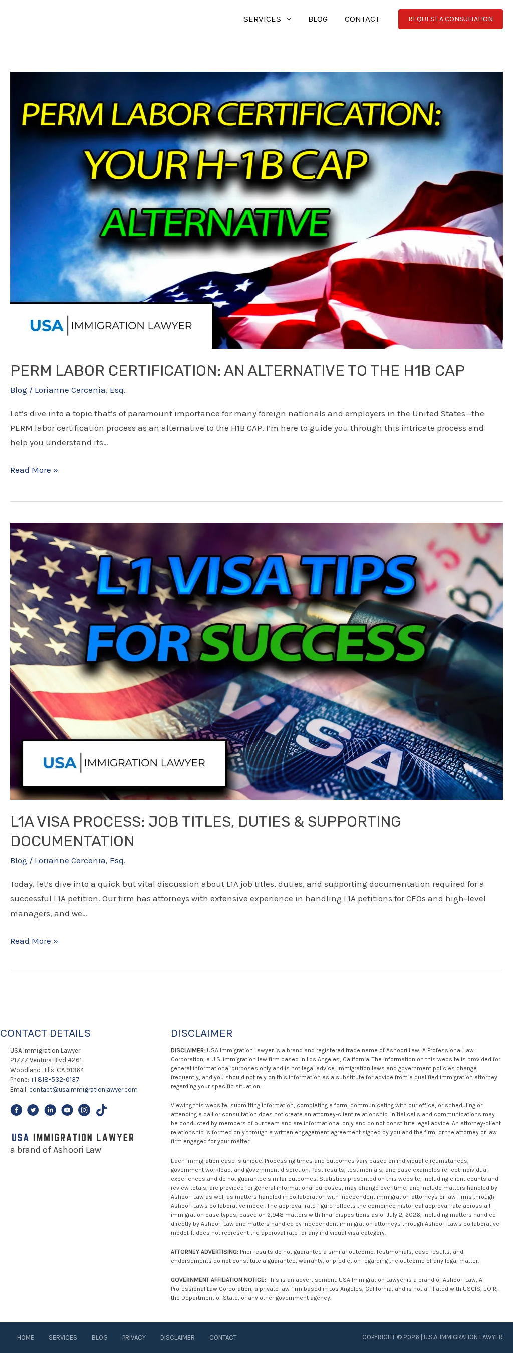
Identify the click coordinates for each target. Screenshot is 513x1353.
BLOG (318, 19)
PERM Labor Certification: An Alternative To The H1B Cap (237, 371)
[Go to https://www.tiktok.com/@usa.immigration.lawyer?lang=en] (101, 1111)
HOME (25, 1337)
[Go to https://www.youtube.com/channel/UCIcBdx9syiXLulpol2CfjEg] (67, 1112)
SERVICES (262, 19)
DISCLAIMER (177, 1337)
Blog (18, 390)
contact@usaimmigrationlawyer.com (83, 1089)
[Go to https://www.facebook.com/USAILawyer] (16, 1112)
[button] (450, 19)
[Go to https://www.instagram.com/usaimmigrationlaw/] (84, 1112)
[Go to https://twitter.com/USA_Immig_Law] (33, 1112)
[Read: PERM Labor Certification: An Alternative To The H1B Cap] (256, 209)
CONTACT (362, 19)
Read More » (34, 470)
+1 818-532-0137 (55, 1079)
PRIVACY (134, 1337)
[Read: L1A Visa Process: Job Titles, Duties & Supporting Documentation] (256, 660)
